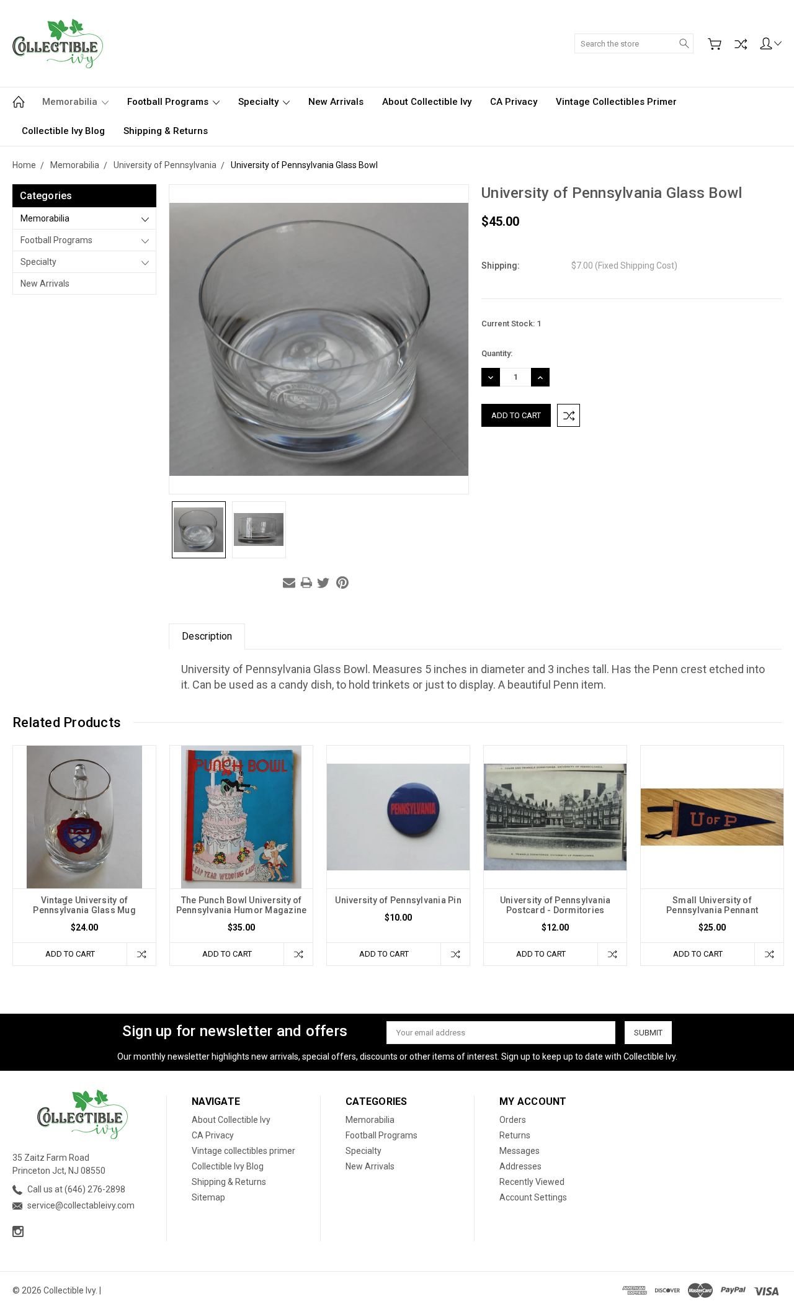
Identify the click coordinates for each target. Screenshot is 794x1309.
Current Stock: (511, 323)
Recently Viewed (531, 1182)
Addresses (520, 1166)
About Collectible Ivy (426, 101)
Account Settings (533, 1197)
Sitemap (208, 1197)
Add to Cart (70, 953)
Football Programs (169, 101)
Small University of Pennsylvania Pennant (712, 905)
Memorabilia (71, 101)
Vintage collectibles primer (616, 101)
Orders (512, 1120)
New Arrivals (336, 101)
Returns (514, 1135)
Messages (519, 1151)
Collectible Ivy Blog (63, 130)
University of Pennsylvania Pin (398, 900)
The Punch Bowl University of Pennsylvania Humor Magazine (241, 905)
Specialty (259, 101)
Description (207, 636)
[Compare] (740, 44)
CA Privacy (513, 101)
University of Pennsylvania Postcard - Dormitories (555, 905)
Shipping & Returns (165, 130)
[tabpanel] (84, 855)
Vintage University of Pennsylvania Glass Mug (84, 905)
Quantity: (496, 353)
